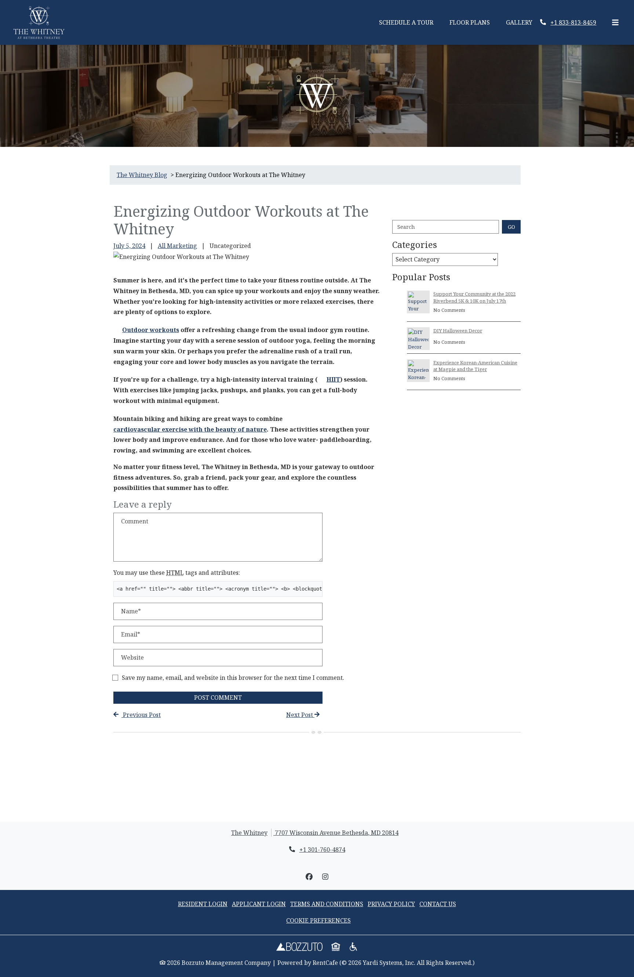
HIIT (333, 379)
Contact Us (437, 904)
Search (406, 226)
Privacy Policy (391, 904)
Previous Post (141, 715)
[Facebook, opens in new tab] (309, 876)
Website (132, 657)
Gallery (519, 22)
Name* (131, 611)
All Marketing (177, 246)
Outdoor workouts (150, 330)
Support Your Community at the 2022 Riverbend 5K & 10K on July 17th (474, 297)
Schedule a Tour (410, 22)
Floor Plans (469, 22)
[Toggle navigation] (615, 22)
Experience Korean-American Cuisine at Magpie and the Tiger (475, 365)
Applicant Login (259, 904)
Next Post (300, 715)
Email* (130, 634)
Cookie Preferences (318, 920)
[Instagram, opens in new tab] (325, 876)
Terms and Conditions (326, 904)
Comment (134, 521)
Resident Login (202, 904)
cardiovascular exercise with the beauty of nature (190, 429)
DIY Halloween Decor (457, 330)
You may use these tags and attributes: (176, 573)
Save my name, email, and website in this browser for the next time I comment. (233, 678)
